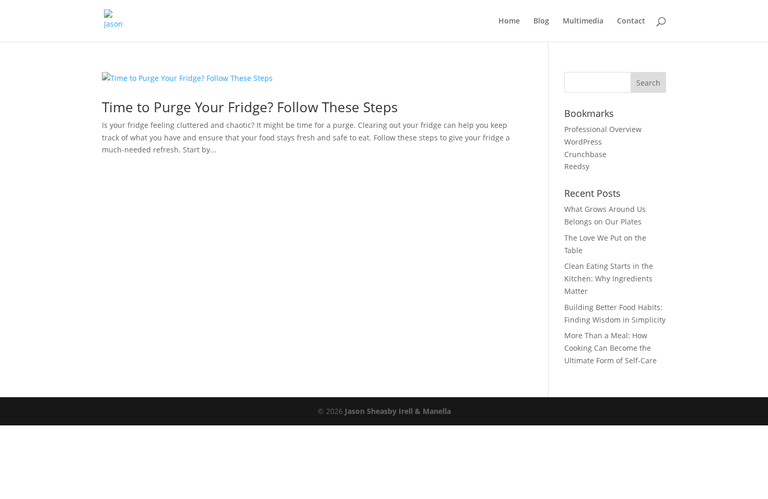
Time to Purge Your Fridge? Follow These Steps (250, 107)
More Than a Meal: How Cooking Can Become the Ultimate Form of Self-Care (610, 347)
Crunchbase (585, 154)
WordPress (583, 142)
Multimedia (583, 21)
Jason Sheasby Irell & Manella (398, 411)
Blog (541, 21)
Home (509, 21)
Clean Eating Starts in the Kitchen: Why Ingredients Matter (608, 278)
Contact (631, 21)
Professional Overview (603, 129)
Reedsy (576, 166)
